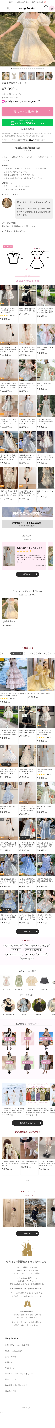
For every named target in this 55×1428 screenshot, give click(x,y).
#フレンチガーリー (13, 946)
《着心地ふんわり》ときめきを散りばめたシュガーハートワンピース (27, 457)
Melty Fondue (29, 1407)
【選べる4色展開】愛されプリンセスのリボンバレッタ (10, 1163)
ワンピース (16, 653)
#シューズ (42, 954)
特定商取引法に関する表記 (16, 1385)
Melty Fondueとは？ (14, 1351)
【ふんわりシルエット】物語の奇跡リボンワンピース (45, 421)
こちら (31, 140)
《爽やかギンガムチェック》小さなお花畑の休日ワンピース (8, 917)
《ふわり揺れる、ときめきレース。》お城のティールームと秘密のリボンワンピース (27, 350)
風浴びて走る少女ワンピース (45, 384)
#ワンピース (31, 946)
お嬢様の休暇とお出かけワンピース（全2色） (27, 310)
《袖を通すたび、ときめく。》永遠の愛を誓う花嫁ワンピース (8, 349)
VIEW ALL (27, 574)
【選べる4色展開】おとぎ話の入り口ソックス (29, 1162)
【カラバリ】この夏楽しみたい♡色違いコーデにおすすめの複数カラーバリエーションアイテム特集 (37, 1111)
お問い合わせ (10, 1357)
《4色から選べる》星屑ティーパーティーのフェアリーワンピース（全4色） (8, 493)
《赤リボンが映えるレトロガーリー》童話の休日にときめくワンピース (27, 917)
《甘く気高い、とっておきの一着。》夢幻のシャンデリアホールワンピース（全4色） (8, 386)
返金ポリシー (10, 1379)
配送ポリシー (10, 1368)
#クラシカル (26, 958)
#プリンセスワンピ (33, 950)
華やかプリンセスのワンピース (39, 694)
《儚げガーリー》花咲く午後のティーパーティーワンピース (8, 421)
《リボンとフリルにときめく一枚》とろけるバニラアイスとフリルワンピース (45, 457)
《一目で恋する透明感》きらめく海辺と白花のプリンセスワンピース (8, 457)
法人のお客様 (10, 1391)
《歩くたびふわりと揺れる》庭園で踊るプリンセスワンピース (8, 771)
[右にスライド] (33, 1180)
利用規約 (9, 1362)
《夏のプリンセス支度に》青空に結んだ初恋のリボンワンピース (27, 421)
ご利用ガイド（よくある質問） (18, 1345)
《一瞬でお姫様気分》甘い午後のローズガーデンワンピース (27, 385)
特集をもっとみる (27, 1123)
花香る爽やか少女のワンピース (45, 771)
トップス (29, 653)
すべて (4, 653)
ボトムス (41, 653)
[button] (3, 8)
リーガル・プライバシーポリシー (19, 1374)
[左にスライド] (21, 1180)
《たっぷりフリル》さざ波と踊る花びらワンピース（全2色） (13, 695)
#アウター (16, 950)
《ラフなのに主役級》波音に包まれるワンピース (45, 881)
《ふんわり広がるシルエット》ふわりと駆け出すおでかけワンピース (45, 845)
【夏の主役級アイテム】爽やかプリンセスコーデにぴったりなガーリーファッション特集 (13, 1111)
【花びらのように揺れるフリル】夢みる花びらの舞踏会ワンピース (45, 311)
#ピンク (29, 954)
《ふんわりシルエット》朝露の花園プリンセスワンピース (8, 311)
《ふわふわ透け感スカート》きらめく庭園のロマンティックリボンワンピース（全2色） (27, 881)
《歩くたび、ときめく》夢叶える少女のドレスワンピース (27, 771)
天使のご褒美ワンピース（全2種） (45, 348)
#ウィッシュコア (14, 954)
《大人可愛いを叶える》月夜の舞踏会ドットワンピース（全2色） (27, 493)
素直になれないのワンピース (45, 492)
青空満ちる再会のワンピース (8, 808)
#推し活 (45, 946)
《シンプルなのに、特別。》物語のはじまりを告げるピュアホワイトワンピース (27, 845)
